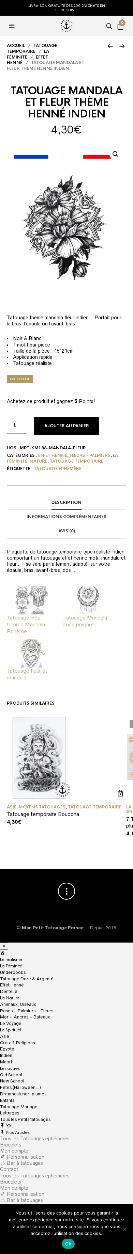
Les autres (10, 1068)
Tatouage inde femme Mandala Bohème (26, 624)
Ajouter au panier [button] (120, 793)
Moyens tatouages (42, 807)
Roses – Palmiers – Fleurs (26, 1010)
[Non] (124, 1229)
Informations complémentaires (66, 516)
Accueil (16, 45)
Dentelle (8, 991)
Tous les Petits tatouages (25, 1119)
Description (66, 502)
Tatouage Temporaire (32, 48)
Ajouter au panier (66, 426)
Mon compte (14, 1151)
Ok (68, 1244)
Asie (11, 807)
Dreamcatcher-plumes (23, 1093)
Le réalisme (11, 959)
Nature (38, 461)
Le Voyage (10, 1023)
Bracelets (10, 1144)
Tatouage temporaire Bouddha (43, 814)
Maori (6, 1061)
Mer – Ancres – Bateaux (25, 1016)
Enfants (7, 1100)
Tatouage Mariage (19, 1106)
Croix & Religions (17, 1042)
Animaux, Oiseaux (18, 1004)
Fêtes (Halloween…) (20, 1087)
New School (12, 1080)
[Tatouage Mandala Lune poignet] (88, 600)
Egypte (7, 1048)
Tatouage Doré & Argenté (27, 978)
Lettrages (9, 1112)
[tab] (66, 503)
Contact (9, 1169)
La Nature (9, 998)
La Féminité (11, 966)
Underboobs (13, 972)
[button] (115, 154)
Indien (6, 1055)
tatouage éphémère (58, 468)
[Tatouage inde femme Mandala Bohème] (31, 600)
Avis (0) (66, 531)
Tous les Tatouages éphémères (35, 1138)
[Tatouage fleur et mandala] (31, 653)
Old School (11, 1074)
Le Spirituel (10, 1030)
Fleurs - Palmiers (90, 455)
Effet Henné (52, 455)
